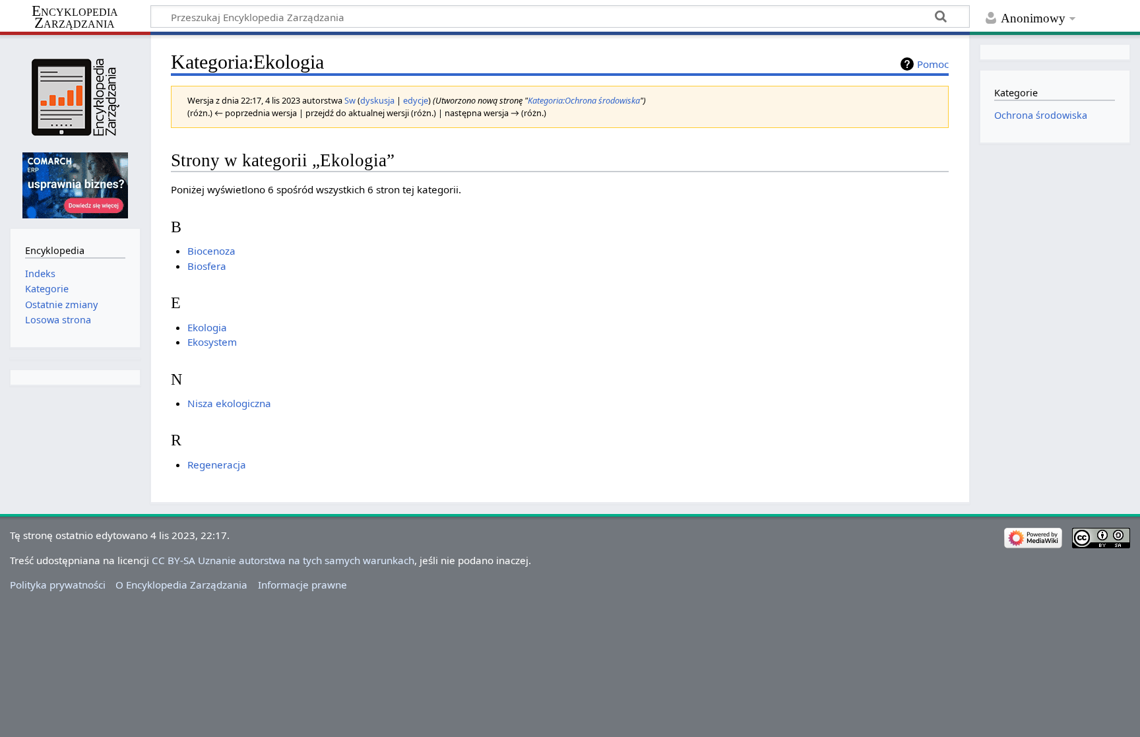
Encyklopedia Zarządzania (75, 17)
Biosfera (206, 265)
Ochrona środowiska (1040, 115)
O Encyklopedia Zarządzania (181, 584)
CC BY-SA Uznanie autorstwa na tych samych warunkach (283, 560)
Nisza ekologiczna (229, 403)
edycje (415, 100)
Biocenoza (211, 250)
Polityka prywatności (58, 584)
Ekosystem (212, 341)
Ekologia (207, 327)
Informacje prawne (302, 584)
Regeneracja (216, 464)
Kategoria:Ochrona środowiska (584, 100)
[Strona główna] (75, 97)
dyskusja (377, 100)
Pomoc (933, 64)
